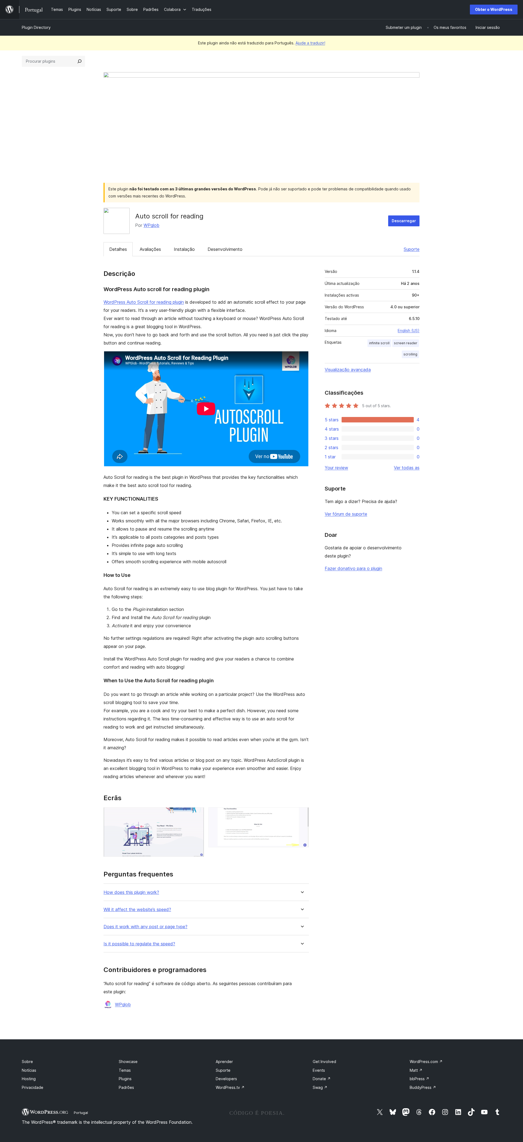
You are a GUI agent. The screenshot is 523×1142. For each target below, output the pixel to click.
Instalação (184, 249)
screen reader (405, 343)
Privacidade (32, 1087)
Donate (322, 1078)
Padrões (126, 1087)
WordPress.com (426, 1061)
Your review (336, 467)
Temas (125, 1070)
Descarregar (404, 220)
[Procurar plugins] (79, 61)
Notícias (29, 1070)
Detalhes (118, 249)
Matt (416, 1070)
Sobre (27, 1061)
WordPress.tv (230, 1087)
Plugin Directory (36, 27)
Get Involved (324, 1061)
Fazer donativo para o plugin (353, 568)
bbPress (419, 1078)
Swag (320, 1087)
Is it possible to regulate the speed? (139, 943)
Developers (226, 1078)
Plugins (125, 1078)
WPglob (151, 225)
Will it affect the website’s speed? (137, 909)
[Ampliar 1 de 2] (196, 814)
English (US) (408, 330)
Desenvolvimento (225, 249)
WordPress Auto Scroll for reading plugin (144, 302)
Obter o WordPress (493, 9)
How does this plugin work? (131, 892)
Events (319, 1070)
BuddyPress (423, 1087)
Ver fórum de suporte (346, 514)
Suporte (411, 249)
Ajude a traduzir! (310, 43)
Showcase (128, 1061)
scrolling (410, 354)
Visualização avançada (348, 369)
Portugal (81, 1112)
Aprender (224, 1061)
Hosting (29, 1078)
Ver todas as (406, 467)
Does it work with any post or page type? (145, 926)
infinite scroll (379, 343)
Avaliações (150, 249)
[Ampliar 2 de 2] (301, 814)
